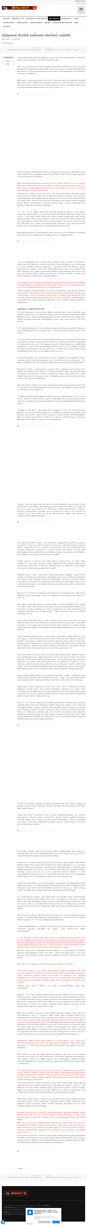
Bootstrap (6, 1212)
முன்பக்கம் (6, 18)
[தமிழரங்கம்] (19, 8)
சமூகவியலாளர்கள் (8, 22)
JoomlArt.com (47, 1205)
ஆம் (56, 1222)
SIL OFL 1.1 (22, 1214)
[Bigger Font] (14, 61)
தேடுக (77, 22)
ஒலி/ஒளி (47, 22)
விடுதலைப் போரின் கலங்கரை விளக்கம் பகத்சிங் (36, 35)
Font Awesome (7, 1214)
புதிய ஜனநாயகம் (66, 18)
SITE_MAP (6, 26)
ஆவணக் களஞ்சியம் (36, 22)
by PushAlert (30, 1223)
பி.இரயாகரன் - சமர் (18, 18)
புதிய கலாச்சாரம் (54, 18)
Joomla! (5, 1207)
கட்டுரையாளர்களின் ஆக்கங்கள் (62, 22)
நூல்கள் (76, 18)
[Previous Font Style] (3, 64)
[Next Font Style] (14, 64)
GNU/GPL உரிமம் (11, 1207)
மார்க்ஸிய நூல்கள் (22, 22)
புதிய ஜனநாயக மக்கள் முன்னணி (36, 18)
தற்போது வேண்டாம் (44, 1222)
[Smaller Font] (3, 61)
